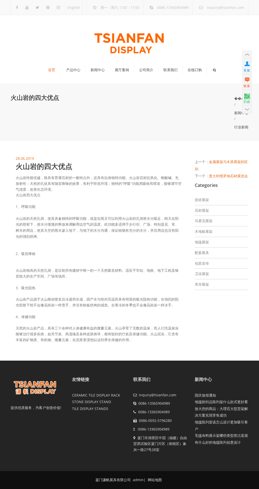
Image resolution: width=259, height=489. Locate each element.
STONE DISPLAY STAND (91, 401)
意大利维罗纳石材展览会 (228, 175)
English (74, 7)
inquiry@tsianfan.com (225, 7)
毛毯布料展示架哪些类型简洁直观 (221, 435)
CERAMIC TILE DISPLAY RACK (96, 395)
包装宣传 (202, 263)
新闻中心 (98, 70)
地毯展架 (202, 242)
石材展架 (202, 210)
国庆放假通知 (205, 395)
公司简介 (146, 70)
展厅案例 (122, 70)
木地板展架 (203, 231)
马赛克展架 (203, 220)
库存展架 (202, 284)
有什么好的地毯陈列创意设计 (218, 442)
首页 (51, 70)
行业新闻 (241, 127)
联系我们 (170, 70)
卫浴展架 (202, 273)
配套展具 (202, 252)
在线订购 (195, 70)
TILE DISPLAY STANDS (90, 408)
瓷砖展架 (202, 199)
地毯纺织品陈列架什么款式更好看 (221, 401)
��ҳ (238, 98)
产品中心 (73, 70)
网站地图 (154, 479)
